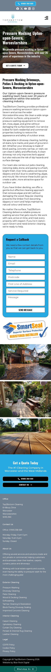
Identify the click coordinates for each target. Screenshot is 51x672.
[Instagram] (33, 8)
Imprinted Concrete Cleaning (16, 610)
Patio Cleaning (9, 594)
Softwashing (8, 601)
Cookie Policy (9, 648)
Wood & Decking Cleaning (15, 597)
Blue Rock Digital (21, 662)
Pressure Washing (11, 587)
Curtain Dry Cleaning (12, 627)
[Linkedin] (29, 8)
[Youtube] (25, 8)
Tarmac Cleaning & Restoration (17, 604)
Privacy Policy (9, 651)
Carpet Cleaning (10, 621)
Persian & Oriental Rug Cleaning (17, 631)
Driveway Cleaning (11, 591)
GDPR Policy (9, 645)
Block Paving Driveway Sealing (17, 607)
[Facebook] (17, 8)
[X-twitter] (21, 8)
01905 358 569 (15, 530)
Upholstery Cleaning (12, 624)
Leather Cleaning (10, 634)
